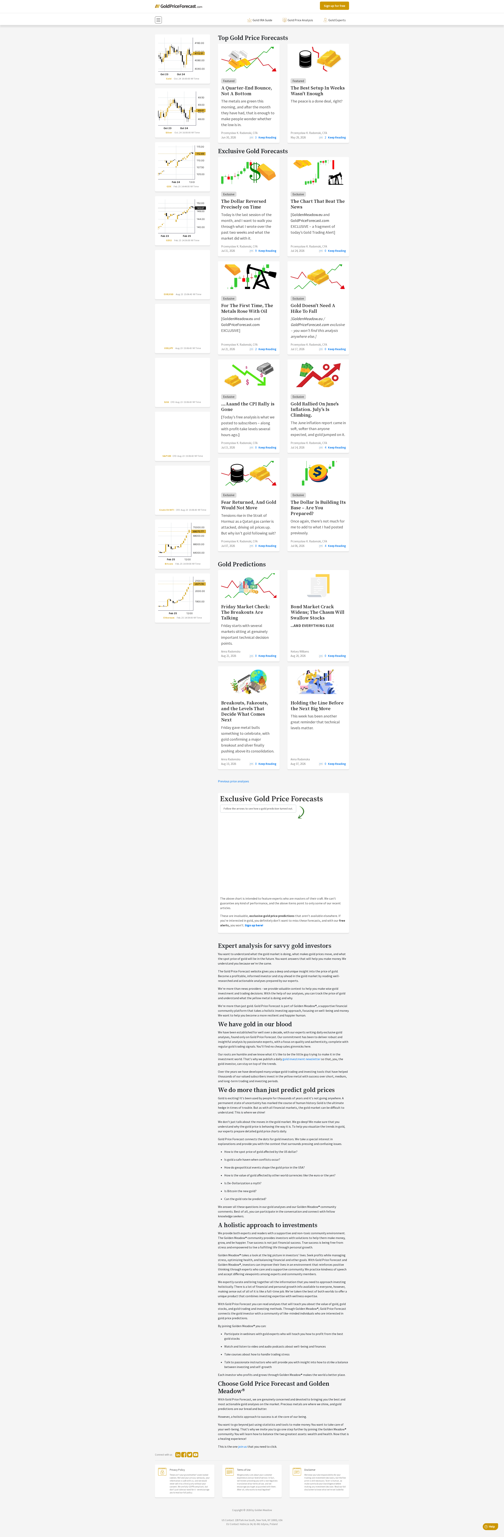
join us (242, 1446)
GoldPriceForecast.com (310, 220)
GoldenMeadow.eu (307, 214)
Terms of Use (243, 1469)
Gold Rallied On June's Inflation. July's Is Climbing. (315, 409)
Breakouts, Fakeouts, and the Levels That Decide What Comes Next (244, 711)
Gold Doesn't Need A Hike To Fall (313, 308)
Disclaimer (309, 1469)
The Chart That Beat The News (318, 204)
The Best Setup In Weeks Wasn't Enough (318, 91)
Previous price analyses (233, 781)
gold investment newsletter (302, 1059)
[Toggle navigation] (158, 20)
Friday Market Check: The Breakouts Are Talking (245, 612)
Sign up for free (334, 6)
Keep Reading (267, 137)
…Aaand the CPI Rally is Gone (247, 407)
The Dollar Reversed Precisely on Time (243, 204)
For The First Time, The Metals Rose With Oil (247, 308)
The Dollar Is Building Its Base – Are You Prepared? (318, 508)
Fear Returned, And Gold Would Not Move (248, 505)
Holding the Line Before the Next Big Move (317, 706)
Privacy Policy (177, 1469)
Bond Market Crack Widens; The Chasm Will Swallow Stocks (317, 612)
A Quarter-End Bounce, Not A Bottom (246, 91)
